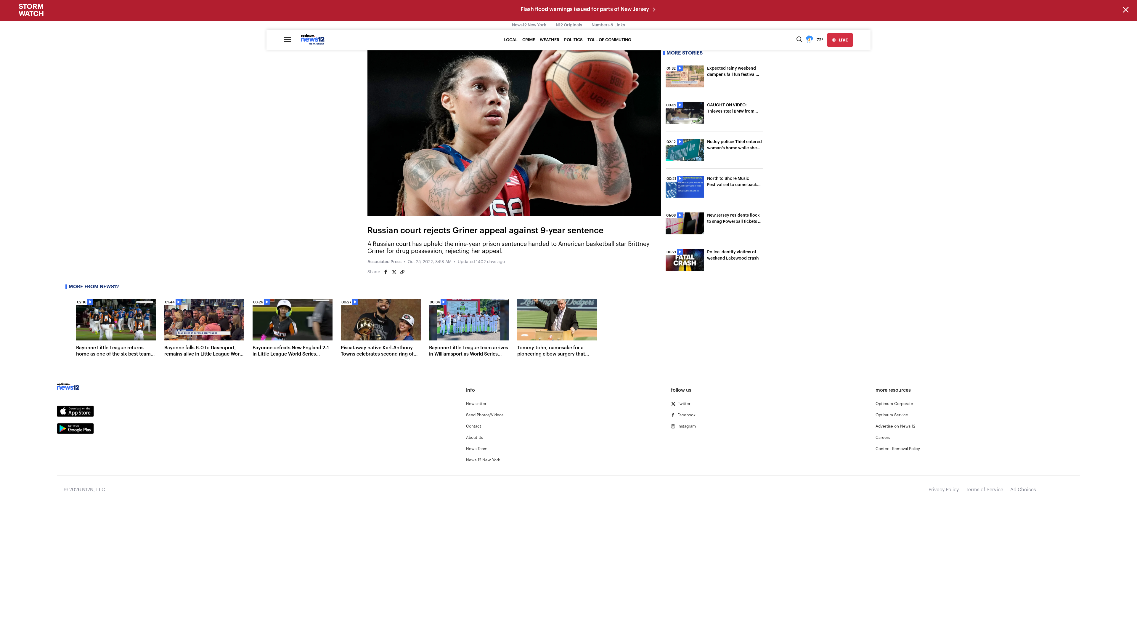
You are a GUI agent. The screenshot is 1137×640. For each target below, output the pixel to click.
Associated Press (384, 262)
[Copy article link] (402, 272)
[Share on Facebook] (385, 272)
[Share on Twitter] (394, 272)
